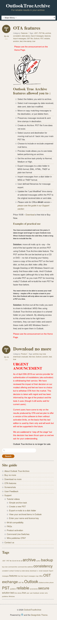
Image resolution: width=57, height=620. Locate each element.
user (27, 593)
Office (41, 576)
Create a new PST (17, 506)
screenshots (34, 589)
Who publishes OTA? (16, 537)
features (48, 36)
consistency (43, 565)
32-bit (14, 561)
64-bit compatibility (15, 522)
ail (21, 561)
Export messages (37, 36)
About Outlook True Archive (16, 471)
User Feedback (11, 491)
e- (37, 571)
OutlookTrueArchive (28, 5)
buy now (42, 354)
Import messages (19, 38)
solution (16, 41)
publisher (13, 589)
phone (51, 582)
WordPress (22, 615)
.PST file (41, 33)
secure (43, 588)
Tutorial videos (13, 498)
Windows (12, 596)
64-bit (18, 561)
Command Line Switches (18, 534)
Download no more (32, 348)
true (33, 41)
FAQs (9, 526)
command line (12, 567)
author (38, 561)
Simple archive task (18, 502)
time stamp (27, 41)
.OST (35, 33)
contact (11, 571)
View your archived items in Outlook (25, 514)
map (37, 576)
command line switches (25, 567)
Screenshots (10, 487)
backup (47, 559)
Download (30, 214)
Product (24, 354)
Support (7, 495)
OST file (30, 38)
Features (24, 33)
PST (41, 38)
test (21, 41)
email (40, 571)
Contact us (9, 542)
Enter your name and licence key (24, 518)
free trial (32, 356)
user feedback (34, 593)
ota (8, 36)
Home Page (19, 49)
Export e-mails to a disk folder (22, 510)
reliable (47, 38)
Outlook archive (44, 582)
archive (48, 33)
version (42, 593)
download (17, 356)
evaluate (24, 356)
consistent (17, 36)
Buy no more (10, 475)
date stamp (26, 36)
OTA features (26, 27)
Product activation (15, 530)
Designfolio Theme (39, 615)
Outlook (36, 38)
